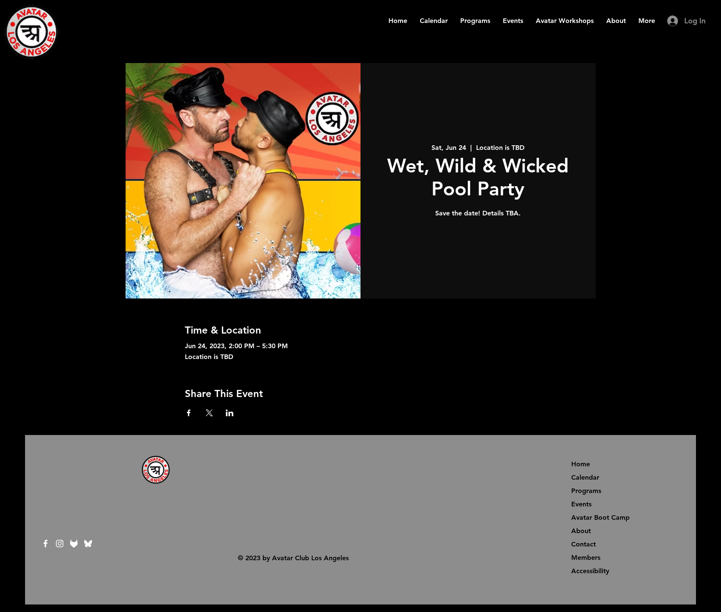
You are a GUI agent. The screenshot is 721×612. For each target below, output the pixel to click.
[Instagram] (60, 544)
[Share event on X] (209, 413)
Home (580, 464)
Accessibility (590, 571)
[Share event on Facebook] (189, 413)
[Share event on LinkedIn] (230, 413)
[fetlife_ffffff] (74, 544)
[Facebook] (45, 544)
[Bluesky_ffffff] (88, 544)
